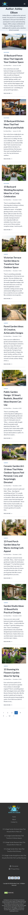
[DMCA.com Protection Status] (14, 893)
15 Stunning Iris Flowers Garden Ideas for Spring (11, 672)
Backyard (6, 52)
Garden (6, 254)
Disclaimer (15, 866)
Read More (8, 93)
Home (14, 817)
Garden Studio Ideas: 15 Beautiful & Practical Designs (14, 609)
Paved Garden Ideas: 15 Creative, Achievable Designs (14, 329)
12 (9, 716)
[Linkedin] (18, 878)
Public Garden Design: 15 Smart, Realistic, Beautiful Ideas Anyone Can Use (13, 398)
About (14, 819)
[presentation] (14, 42)
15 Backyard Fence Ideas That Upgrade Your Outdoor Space (14, 58)
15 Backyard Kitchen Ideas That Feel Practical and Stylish (14, 124)
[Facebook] (9, 878)
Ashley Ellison (8, 65)
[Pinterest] (15, 878)
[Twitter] (12, 878)
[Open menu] (24, 3)
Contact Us (14, 822)
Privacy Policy (15, 869)
